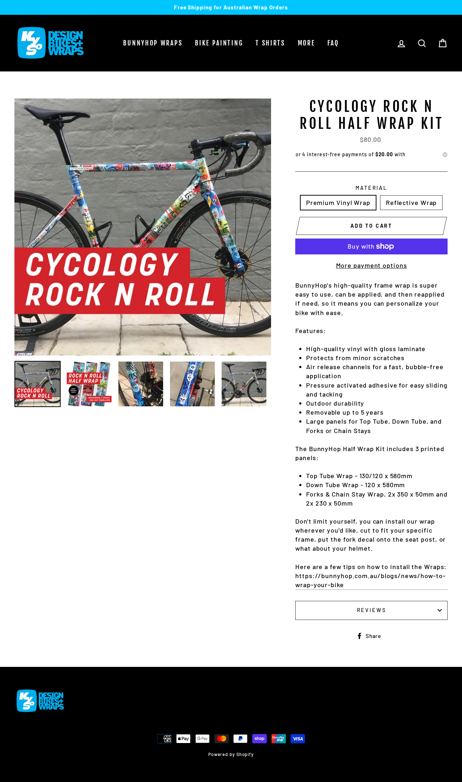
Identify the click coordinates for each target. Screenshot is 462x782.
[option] (231, 7)
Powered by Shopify (231, 754)
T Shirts (270, 43)
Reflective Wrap (411, 202)
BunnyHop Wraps (152, 43)
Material (371, 188)
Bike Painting (219, 43)
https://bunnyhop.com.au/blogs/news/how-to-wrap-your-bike (370, 580)
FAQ (333, 43)
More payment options (371, 265)
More (306, 43)
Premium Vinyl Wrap (338, 202)
